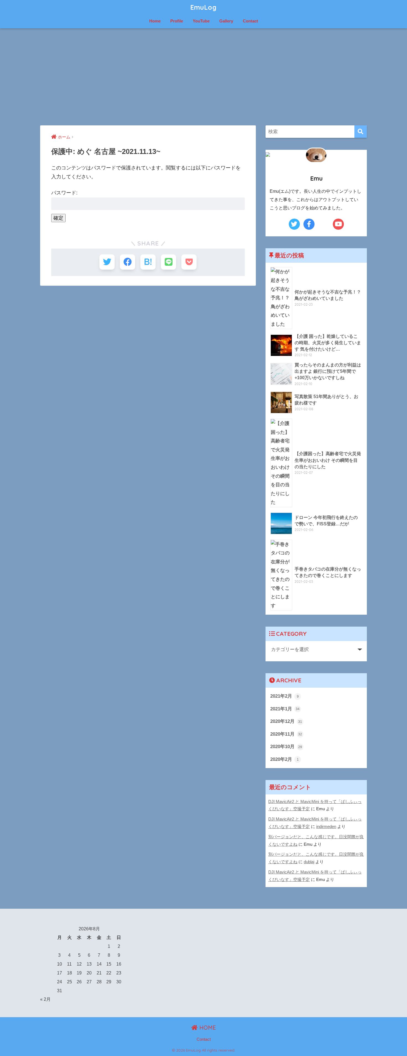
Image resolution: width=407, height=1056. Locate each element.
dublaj (309, 862)
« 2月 (45, 999)
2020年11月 (286, 734)
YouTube (201, 21)
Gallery (226, 21)
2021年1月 (285, 708)
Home (155, 21)
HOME (207, 1027)
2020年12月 (286, 721)
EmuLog (203, 7)
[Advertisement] (203, 77)
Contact (250, 21)
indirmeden (326, 826)
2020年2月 (284, 759)
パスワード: (64, 193)
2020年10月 (286, 746)
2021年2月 (284, 696)
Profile (176, 21)
